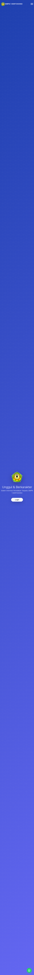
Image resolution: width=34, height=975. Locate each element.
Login (17, 500)
